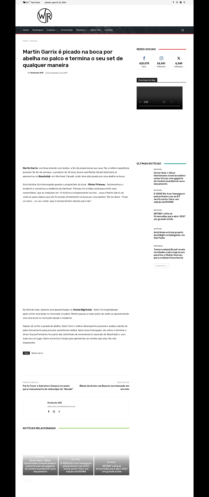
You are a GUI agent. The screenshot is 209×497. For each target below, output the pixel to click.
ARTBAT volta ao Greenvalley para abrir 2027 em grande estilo (112, 469)
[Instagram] (177, 2)
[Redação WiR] (25, 73)
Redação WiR (36, 73)
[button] (182, 30)
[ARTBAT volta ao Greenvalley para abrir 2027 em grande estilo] (111, 454)
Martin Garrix (37, 353)
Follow (161, 56)
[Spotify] (181, 2)
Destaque (158, 246)
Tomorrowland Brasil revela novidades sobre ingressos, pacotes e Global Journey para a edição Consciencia (169, 253)
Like (144, 56)
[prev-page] (25, 480)
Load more (160, 265)
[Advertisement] (130, 16)
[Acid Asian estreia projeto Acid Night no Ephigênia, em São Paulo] (144, 233)
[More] (121, 83)
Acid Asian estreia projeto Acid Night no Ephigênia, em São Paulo (169, 235)
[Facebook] (173, 2)
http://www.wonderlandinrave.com (61, 406)
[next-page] (30, 480)
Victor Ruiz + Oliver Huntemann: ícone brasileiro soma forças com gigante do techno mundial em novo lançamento (40, 466)
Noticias (33, 41)
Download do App (146, 80)
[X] (184, 2)
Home (25, 41)
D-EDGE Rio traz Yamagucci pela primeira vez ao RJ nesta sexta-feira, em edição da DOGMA (75, 467)
